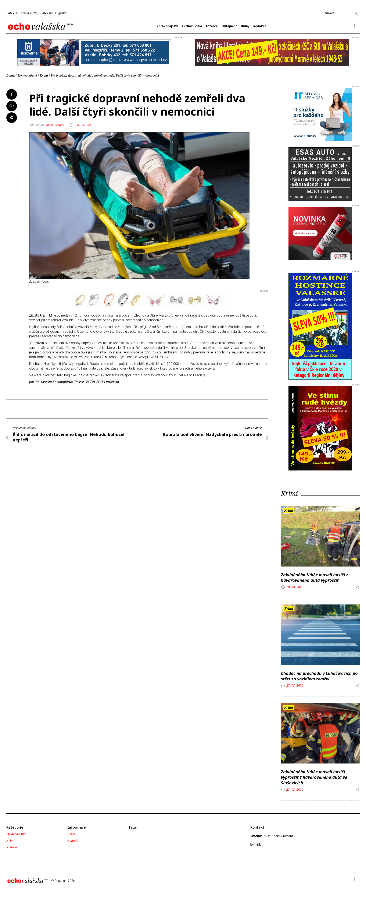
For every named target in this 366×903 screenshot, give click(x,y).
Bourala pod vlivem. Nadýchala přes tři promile (212, 434)
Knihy (245, 26)
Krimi (44, 75)
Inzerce (212, 26)
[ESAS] (320, 174)
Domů (10, 75)
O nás (71, 834)
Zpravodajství (167, 26)
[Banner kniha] (320, 326)
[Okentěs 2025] (320, 233)
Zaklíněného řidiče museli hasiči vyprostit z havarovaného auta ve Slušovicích (314, 777)
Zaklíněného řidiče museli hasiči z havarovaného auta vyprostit (314, 577)
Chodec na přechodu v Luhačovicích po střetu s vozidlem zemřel (319, 676)
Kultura (11, 847)
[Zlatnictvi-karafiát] (149, 299)
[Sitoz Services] (320, 114)
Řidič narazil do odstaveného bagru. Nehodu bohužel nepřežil (69, 437)
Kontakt (72, 841)
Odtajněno (229, 26)
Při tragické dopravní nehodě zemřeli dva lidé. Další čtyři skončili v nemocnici (105, 75)
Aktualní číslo (192, 26)
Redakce (259, 26)
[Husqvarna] (94, 52)
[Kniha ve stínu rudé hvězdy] (272, 52)
